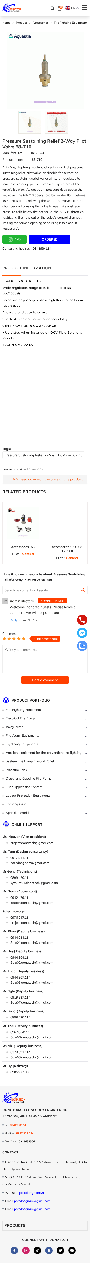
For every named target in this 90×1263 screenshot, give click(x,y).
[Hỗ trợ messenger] (82, 633)
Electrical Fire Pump (20, 718)
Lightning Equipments (22, 744)
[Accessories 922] (23, 523)
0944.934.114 (20, 937)
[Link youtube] (72, 1250)
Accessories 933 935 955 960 (67, 549)
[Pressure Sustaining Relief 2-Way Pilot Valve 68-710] (29, 122)
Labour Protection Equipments (28, 795)
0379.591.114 (20, 1052)
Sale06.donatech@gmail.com (31, 1037)
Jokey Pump (14, 727)
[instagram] (26, 1250)
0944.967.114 (20, 977)
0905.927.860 (20, 1072)
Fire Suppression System (24, 787)
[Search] (52, 8)
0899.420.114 (20, 878)
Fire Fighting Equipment (23, 710)
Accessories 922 (23, 547)
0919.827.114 (20, 997)
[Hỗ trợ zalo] (82, 646)
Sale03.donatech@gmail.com (31, 982)
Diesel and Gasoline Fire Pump (28, 778)
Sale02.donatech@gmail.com (31, 962)
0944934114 (42, 248)
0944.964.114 (20, 957)
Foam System (16, 804)
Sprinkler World (17, 813)
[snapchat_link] (49, 1250)
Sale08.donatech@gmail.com (31, 1057)
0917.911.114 (20, 858)
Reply (14, 620)
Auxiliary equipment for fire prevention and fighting (43, 753)
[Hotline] (82, 620)
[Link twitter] (60, 1250)
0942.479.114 (20, 898)
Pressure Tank (16, 770)
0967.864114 (20, 1032)
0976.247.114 (20, 917)
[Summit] (82, 590)
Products (14, 1225)
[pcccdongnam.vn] (11, 8)
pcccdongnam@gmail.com (29, 863)
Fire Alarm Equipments (22, 735)
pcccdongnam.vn (31, 1193)
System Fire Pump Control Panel (30, 761)
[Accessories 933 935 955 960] (66, 523)
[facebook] (14, 1250)
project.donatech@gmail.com (31, 843)
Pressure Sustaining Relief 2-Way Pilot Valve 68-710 (43, 455)
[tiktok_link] (37, 1250)
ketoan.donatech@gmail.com (31, 903)
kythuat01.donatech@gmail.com (34, 883)
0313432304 (27, 1141)
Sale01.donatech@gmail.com (31, 943)
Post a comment (45, 680)
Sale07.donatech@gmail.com (31, 1002)
